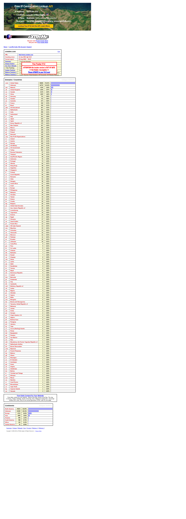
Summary (8, 61)
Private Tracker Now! (42, 41)
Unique (15, 428)
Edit (59, 51)
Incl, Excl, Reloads (10, 65)
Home (5, 47)
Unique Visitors (9, 63)
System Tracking (10, 70)
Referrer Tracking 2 (10, 74)
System (29, 428)
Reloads (20, 428)
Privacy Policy (38, 431)
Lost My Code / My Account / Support (20, 47)
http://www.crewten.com (26, 54)
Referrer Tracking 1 (10, 72)
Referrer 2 (41, 428)
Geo (24, 428)
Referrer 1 (35, 428)
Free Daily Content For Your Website (30, 396)
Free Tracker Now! (42, 42)
